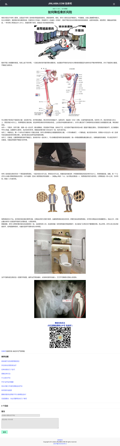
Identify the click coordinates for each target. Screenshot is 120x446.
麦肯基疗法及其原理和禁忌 (10, 361)
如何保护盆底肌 (6, 390)
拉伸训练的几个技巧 (8, 369)
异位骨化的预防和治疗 (8, 365)
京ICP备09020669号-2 (60, 444)
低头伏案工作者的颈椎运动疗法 (11, 386)
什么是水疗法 (5, 378)
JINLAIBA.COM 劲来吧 (60, 3)
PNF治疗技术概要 (7, 382)
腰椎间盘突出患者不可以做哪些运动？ (14, 394)
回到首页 (60, 440)
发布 (4, 432)
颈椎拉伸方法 (5, 374)
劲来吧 (3, 351)
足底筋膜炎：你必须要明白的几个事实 (14, 398)
